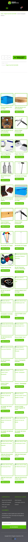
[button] (7, 8)
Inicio (2, 13)
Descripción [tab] (5, 71)
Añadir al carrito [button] (5, 111)
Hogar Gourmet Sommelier (10, 13)
